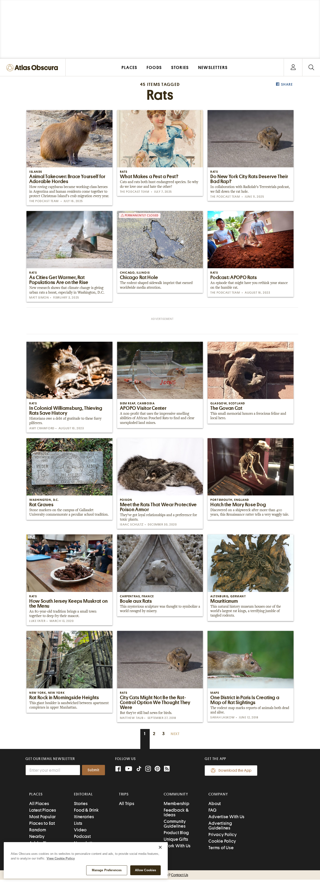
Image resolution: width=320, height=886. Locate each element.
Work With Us (177, 846)
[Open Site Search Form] (311, 67)
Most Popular (42, 816)
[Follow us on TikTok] (138, 769)
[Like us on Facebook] (118, 769)
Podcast (82, 836)
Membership (177, 803)
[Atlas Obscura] (33, 68)
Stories (81, 803)
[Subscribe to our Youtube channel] (129, 769)
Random (37, 830)
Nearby (37, 836)
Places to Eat (42, 823)
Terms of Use (221, 847)
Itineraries (84, 816)
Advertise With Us (226, 816)
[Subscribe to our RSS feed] (167, 769)
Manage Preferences (107, 870)
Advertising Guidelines (220, 825)
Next (175, 734)
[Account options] (293, 67)
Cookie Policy (222, 841)
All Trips (126, 803)
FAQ (212, 810)
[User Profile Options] (293, 67)
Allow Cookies (145, 870)
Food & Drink (86, 810)
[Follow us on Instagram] (148, 769)
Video (80, 830)
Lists (78, 823)
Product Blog (176, 832)
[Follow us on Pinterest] (157, 769)
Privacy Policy (222, 834)
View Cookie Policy (61, 858)
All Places (39, 803)
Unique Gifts (176, 839)
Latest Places (42, 810)
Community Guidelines (175, 823)
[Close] (160, 847)
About (214, 803)
